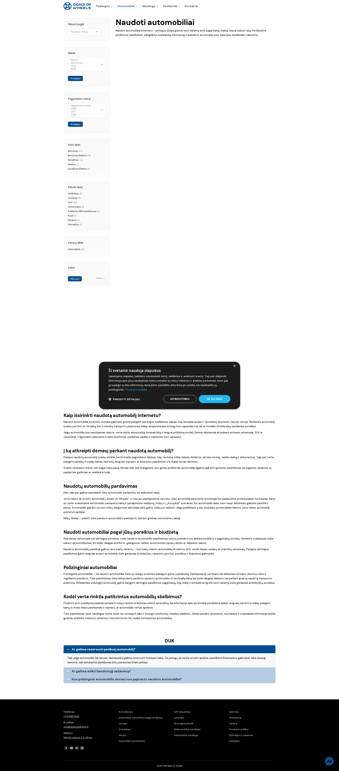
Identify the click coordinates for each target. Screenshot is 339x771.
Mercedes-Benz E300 (186, 251)
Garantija (179, 717)
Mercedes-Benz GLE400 (132, 136)
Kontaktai (234, 741)
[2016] (85, 108)
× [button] (234, 366)
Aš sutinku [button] (214, 399)
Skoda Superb (236, 311)
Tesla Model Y (237, 136)
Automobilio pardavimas (132, 741)
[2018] (85, 114)
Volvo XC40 (235, 80)
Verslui (122, 735)
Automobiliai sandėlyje (186, 735)
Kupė (70, 215)
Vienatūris (73, 224)
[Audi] (85, 65)
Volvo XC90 (235, 251)
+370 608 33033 (71, 716)
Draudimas (125, 729)
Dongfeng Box (127, 251)
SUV (70, 202)
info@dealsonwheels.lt (76, 726)
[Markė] (85, 59)
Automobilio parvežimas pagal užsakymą (140, 717)
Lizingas (123, 723)
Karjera (233, 723)
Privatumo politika (238, 729)
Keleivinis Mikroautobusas (82, 211)
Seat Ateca (180, 192)
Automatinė (74, 249)
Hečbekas (73, 193)
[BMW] (85, 68)
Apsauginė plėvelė (183, 723)
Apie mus (234, 711)
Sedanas (73, 197)
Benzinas (73, 151)
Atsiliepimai (235, 717)
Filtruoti (74, 278)
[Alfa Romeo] (85, 62)
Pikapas (72, 220)
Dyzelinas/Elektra (77, 168)
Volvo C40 (179, 311)
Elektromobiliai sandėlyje (187, 729)
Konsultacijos (126, 711)
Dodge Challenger (129, 192)
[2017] (85, 111)
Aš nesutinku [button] (179, 399)
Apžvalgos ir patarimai (241, 735)
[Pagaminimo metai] (85, 105)
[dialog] (169, 385)
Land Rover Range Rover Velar (192, 136)
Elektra (71, 164)
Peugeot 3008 (126, 80)
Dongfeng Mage (238, 192)
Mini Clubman (127, 311)
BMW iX (178, 80)
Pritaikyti (75, 78)
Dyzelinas (73, 159)
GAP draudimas (182, 711)
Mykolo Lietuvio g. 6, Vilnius (78, 737)
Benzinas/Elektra (77, 155)
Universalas (74, 206)
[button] (124, 399)
